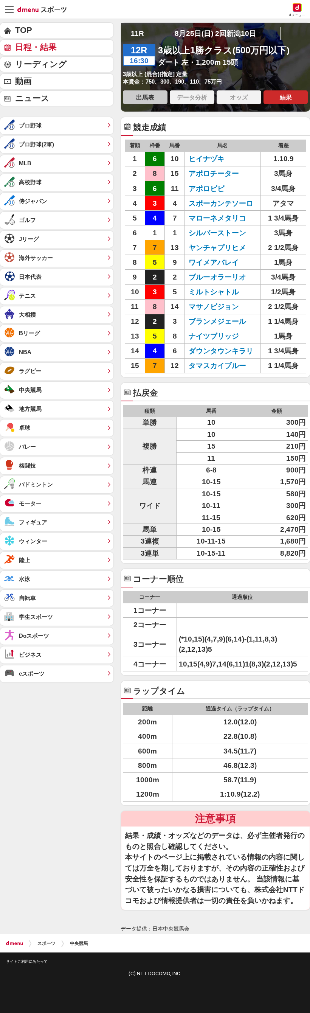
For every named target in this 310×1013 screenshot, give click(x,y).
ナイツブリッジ (214, 336)
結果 (286, 97)
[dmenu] (14, 943)
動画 (23, 81)
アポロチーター (214, 173)
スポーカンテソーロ (221, 203)
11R (137, 33)
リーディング (41, 64)
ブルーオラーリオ (217, 277)
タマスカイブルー (217, 366)
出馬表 (145, 97)
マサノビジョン (214, 307)
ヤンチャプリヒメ (217, 248)
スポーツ (46, 943)
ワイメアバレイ (214, 262)
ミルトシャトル (214, 292)
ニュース (32, 98)
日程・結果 (36, 47)
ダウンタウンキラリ (221, 351)
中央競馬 (79, 943)
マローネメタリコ (217, 218)
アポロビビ (207, 189)
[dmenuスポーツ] (44, 9)
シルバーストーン (217, 233)
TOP (23, 30)
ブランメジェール (217, 321)
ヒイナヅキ (207, 159)
